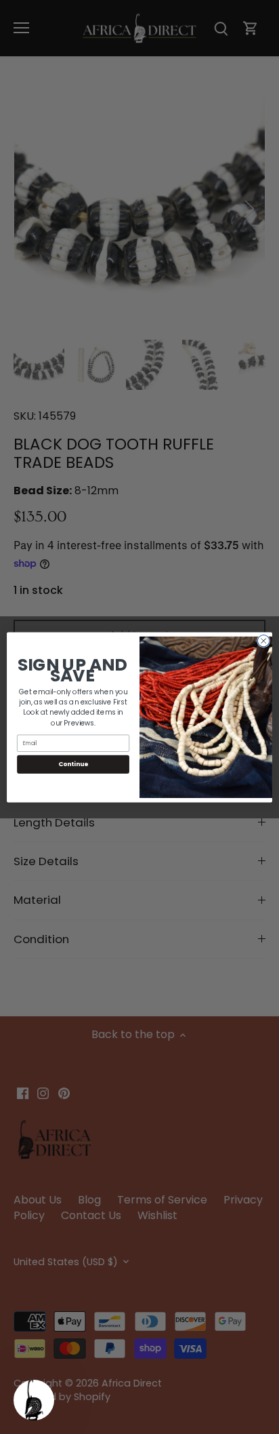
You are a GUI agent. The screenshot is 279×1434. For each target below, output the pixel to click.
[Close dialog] (263, 641)
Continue (73, 763)
